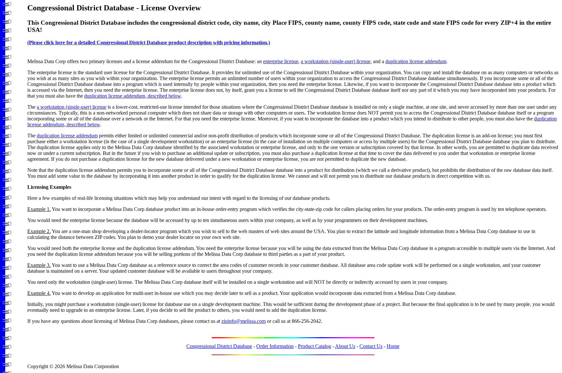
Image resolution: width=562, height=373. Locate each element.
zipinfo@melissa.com (243, 321)
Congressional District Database (219, 346)
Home (393, 346)
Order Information (275, 346)
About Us (345, 346)
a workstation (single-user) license (335, 61)
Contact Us (370, 346)
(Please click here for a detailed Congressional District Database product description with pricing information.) (148, 42)
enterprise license (280, 61)
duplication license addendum (415, 61)
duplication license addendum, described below (132, 96)
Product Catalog (314, 346)
